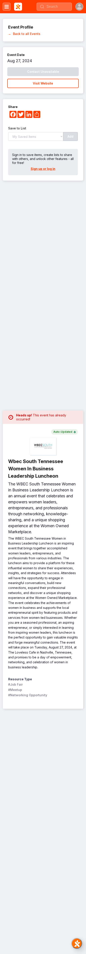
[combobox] (54, 7)
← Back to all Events (24, 34)
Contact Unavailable (43, 71)
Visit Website (43, 83)
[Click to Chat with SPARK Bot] (76, 943)
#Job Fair (15, 684)
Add (70, 136)
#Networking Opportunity (27, 695)
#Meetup (15, 690)
